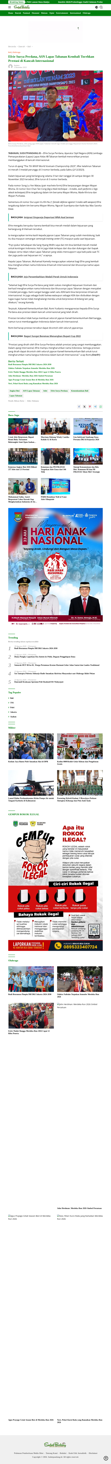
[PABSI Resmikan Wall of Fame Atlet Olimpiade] (55, 486)
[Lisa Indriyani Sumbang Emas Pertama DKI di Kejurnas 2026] (88, 426)
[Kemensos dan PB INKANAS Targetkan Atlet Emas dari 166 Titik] (55, 456)
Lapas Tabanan (16, 396)
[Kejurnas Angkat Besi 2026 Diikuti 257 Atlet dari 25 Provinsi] (23, 456)
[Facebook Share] (79, 407)
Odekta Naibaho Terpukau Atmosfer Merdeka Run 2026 (31, 368)
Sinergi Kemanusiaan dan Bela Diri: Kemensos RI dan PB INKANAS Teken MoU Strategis (86, 469)
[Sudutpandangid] (22, 7)
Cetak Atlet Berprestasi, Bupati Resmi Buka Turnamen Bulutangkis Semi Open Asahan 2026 (21, 439)
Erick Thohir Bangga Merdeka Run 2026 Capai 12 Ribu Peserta (34, 372)
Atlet (45, 391)
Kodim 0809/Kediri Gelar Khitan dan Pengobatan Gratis (77, 763)
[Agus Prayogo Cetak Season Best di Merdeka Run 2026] (31, 1315)
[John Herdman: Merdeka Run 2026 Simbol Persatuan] (80, 1104)
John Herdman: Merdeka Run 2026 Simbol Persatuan (30, 376)
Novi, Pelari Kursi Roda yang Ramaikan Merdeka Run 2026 (33, 384)
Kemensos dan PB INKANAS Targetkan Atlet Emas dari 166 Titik (53, 469)
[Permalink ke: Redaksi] (10, 66)
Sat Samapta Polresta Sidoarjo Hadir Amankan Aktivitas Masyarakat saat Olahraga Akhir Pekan (54, 674)
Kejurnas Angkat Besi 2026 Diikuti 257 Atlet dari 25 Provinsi (22, 468)
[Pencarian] (101, 7)
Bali (10, 52)
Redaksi (16, 65)
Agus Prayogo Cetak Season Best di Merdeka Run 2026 (30, 380)
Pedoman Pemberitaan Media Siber (28, 1453)
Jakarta (13, 712)
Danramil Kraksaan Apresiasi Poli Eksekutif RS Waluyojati (38, 682)
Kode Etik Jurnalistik (77, 1453)
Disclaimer (93, 1453)
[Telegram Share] (95, 407)
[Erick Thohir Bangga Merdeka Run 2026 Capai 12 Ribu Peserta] (31, 1016)
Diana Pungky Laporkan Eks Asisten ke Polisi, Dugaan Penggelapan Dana (44, 657)
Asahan (13, 717)
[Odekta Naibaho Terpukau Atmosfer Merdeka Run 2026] (80, 979)
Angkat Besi (14, 391)
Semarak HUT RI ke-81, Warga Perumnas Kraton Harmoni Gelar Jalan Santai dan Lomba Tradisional (56, 665)
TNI (12, 703)
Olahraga (16, 52)
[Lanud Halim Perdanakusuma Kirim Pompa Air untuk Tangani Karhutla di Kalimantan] (31, 783)
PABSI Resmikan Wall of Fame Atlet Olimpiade (54, 498)
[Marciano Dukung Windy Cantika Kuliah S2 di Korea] (55, 426)
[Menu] (10, 7)
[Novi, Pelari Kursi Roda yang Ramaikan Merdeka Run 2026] (80, 1315)
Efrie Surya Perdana (59, 391)
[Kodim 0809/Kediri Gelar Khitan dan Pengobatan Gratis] (80, 746)
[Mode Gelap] (96, 7)
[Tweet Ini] (84, 407)
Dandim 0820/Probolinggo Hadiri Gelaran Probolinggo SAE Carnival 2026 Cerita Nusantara (55, 2)
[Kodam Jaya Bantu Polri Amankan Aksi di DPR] (31, 746)
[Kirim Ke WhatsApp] (101, 407)
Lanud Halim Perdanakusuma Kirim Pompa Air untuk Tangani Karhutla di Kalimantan (31, 799)
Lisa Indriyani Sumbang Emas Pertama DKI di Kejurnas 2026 (86, 438)
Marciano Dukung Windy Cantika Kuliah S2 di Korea (55, 438)
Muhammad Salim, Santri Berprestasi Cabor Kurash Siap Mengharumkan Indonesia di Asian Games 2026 (22, 499)
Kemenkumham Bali (79, 391)
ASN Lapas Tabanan (31, 391)
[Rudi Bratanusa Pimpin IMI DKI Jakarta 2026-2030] (31, 979)
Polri (12, 707)
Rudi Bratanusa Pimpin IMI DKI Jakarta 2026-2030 (29, 364)
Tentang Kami (52, 1453)
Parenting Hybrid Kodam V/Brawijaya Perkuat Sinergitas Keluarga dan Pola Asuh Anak (76, 799)
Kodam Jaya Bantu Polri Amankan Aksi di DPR (28, 762)
